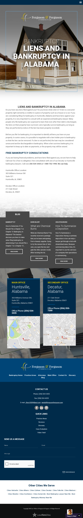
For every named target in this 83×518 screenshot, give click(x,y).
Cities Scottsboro (26, 494)
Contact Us (62, 375)
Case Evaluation (41, 429)
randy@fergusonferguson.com (52, 403)
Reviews (41, 422)
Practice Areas (30, 375)
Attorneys (42, 375)
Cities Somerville (39, 494)
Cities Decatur (47, 490)
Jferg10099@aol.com (33, 403)
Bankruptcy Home (16, 375)
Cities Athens (24, 490)
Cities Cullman (35, 490)
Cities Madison (70, 490)
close (79, 515)
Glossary (72, 375)
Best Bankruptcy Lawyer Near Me (58, 494)
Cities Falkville (58, 490)
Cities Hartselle (12, 490)
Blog (17, 214)
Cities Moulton (13, 494)
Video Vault (41, 433)
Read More (14, 251)
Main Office (52, 375)
